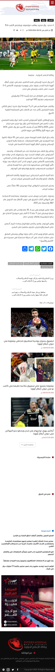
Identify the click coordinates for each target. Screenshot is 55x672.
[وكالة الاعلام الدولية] (27, 3)
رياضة (37, 20)
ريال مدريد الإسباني (16, 263)
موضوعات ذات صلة (47, 302)
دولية (43, 20)
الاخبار (50, 20)
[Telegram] (3, 670)
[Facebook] (17, 670)
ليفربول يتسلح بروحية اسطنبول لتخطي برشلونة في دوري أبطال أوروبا (29, 342)
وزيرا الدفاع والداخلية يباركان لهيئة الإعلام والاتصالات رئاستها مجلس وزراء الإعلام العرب (34, 278)
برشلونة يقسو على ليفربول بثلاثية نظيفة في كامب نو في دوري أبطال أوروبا (28, 387)
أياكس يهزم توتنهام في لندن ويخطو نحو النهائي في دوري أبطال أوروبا (29, 432)
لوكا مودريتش (47, 267)
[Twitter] (13, 670)
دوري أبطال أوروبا (31, 263)
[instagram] (8, 670)
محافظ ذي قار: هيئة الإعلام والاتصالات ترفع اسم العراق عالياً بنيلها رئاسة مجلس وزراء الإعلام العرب (30, 292)
